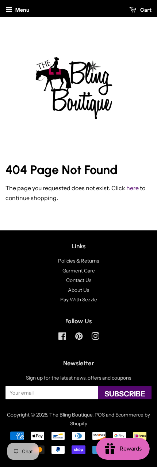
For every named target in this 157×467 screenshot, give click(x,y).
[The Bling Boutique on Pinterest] (79, 337)
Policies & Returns (78, 261)
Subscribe (124, 393)
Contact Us (78, 280)
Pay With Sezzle (78, 299)
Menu (22, 10)
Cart (145, 10)
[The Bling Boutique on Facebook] (62, 337)
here (132, 188)
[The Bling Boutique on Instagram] (95, 337)
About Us (78, 290)
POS (100, 415)
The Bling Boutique (70, 415)
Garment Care (78, 271)
